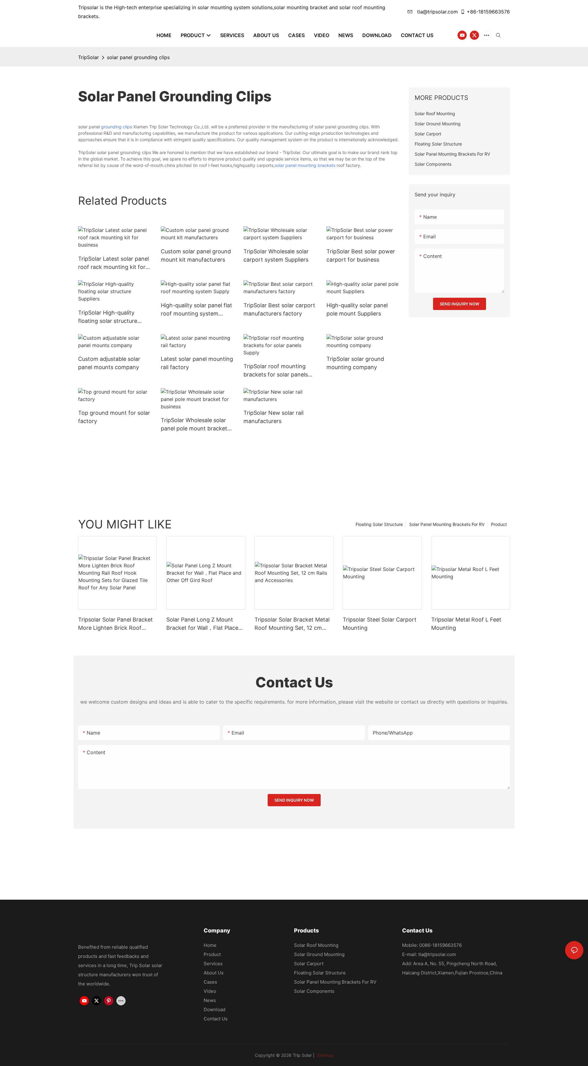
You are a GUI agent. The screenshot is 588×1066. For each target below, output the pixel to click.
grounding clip (115, 126)
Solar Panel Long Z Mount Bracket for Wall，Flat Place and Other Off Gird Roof (202, 624)
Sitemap (325, 1055)
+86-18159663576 (488, 12)
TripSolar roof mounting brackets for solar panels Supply (275, 371)
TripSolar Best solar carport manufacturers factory (279, 309)
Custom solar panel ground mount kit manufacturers (196, 255)
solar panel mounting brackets (305, 165)
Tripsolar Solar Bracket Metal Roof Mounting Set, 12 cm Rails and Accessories (292, 624)
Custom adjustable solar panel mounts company (109, 363)
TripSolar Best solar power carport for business (360, 255)
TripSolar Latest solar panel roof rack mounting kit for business (113, 263)
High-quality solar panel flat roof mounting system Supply (196, 310)
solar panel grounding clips (138, 57)
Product (499, 524)
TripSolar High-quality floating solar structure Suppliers (107, 317)
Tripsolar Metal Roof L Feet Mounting (466, 623)
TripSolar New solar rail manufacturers (273, 417)
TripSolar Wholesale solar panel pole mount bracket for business (194, 425)
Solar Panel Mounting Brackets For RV (446, 524)
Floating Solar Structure (379, 524)
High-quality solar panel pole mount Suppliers (357, 309)
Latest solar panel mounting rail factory (197, 363)
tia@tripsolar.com (437, 12)
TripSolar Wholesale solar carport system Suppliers (276, 255)
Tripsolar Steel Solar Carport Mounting (380, 623)
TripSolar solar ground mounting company (355, 363)
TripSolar (88, 57)
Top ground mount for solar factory (114, 417)
